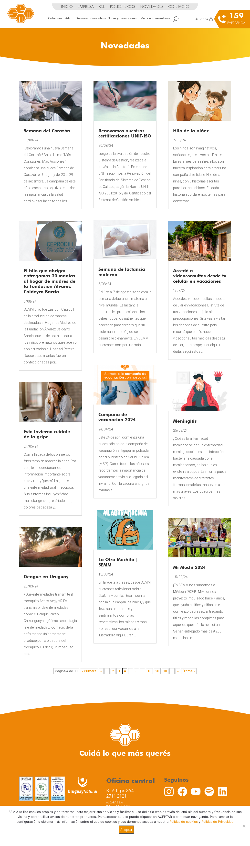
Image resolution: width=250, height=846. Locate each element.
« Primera (89, 671)
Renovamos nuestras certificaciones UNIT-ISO (124, 133)
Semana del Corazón (47, 130)
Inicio (67, 6)
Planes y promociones (122, 18)
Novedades (151, 6)
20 (157, 671)
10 (149, 671)
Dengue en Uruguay (46, 576)
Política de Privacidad (217, 821)
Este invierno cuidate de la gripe (47, 434)
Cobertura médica (60, 18)
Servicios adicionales (90, 18)
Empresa (86, 6)
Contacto (178, 6)
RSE (102, 6)
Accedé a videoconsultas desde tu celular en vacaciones (199, 276)
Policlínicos (122, 6)
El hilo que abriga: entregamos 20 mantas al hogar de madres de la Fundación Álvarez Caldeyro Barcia (49, 281)
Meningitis (185, 421)
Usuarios (201, 19)
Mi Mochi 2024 (189, 567)
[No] (243, 825)
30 (165, 671)
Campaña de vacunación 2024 (116, 417)
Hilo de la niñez (191, 130)
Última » (189, 671)
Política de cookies (183, 821)
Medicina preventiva (154, 18)
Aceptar (126, 830)
